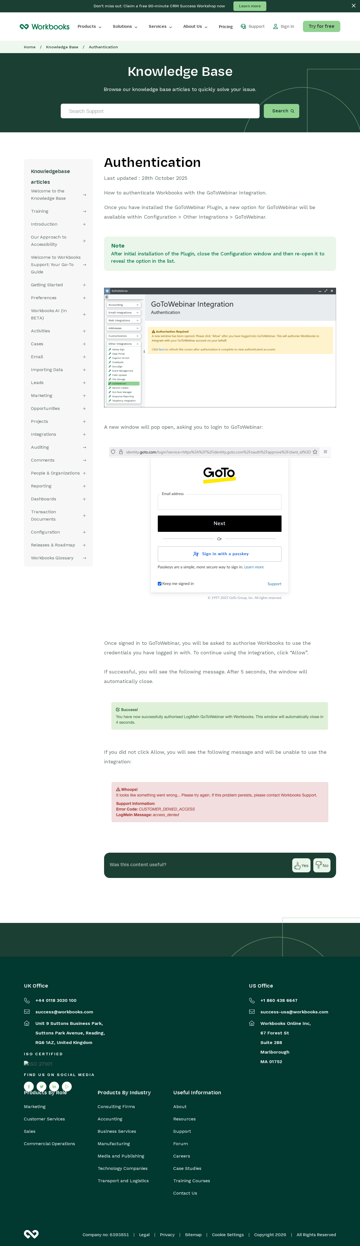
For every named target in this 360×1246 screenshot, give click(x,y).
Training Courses (191, 1181)
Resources (184, 1119)
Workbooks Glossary (52, 557)
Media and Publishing (121, 1156)
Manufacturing (114, 1143)
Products (87, 26)
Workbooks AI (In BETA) (48, 314)
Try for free (321, 26)
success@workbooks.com (64, 1011)
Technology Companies (123, 1168)
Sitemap (193, 1235)
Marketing (35, 1106)
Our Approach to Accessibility (48, 240)
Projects (39, 421)
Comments (43, 460)
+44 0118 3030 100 (55, 1000)
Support (182, 1131)
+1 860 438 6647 (279, 1000)
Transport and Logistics (123, 1181)
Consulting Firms (116, 1106)
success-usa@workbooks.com (294, 1011)
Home (29, 47)
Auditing (40, 447)
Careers (181, 1156)
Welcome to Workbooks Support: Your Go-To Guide (56, 264)
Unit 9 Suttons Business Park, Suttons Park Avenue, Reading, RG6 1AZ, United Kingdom (70, 1033)
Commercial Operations (49, 1143)
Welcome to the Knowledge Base (48, 194)
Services (157, 26)
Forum (180, 1143)
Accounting (110, 1119)
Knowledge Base (62, 47)
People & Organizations (55, 473)
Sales (29, 1131)
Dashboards (43, 498)
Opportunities (45, 408)
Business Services (117, 1131)
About (179, 1106)
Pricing (226, 26)
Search (280, 111)
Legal (144, 1235)
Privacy (167, 1235)
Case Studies (187, 1168)
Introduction (44, 224)
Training (39, 211)
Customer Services (44, 1119)
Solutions (122, 26)
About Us (192, 26)
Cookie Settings (228, 1235)
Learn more (250, 6)
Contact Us (185, 1193)
